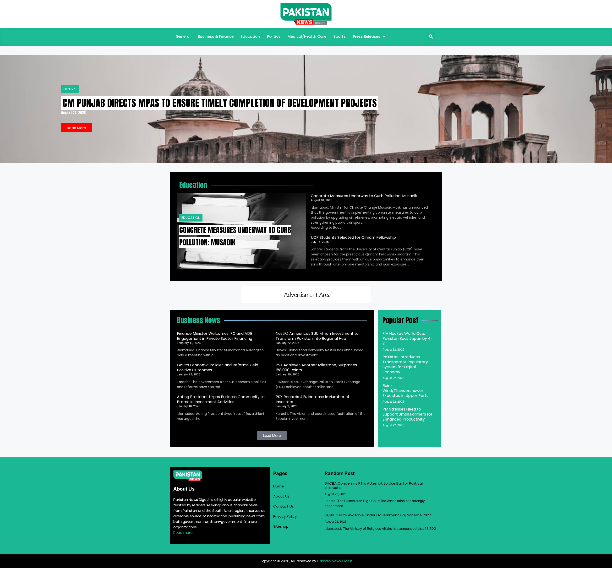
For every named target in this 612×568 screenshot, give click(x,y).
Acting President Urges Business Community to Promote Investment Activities (221, 399)
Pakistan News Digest (334, 561)
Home (278, 486)
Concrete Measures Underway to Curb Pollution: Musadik (364, 196)
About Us (281, 496)
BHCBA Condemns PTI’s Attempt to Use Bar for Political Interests (374, 485)
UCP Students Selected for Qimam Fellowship (353, 237)
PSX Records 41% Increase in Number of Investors (312, 399)
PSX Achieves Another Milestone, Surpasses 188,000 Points (316, 367)
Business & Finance (216, 36)
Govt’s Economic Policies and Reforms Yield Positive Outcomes (217, 367)
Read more (182, 532)
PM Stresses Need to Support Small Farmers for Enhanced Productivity (407, 414)
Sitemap (281, 526)
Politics (273, 36)
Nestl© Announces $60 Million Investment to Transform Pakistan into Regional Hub (317, 336)
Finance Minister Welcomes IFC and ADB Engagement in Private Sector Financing (214, 336)
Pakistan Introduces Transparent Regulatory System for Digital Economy (405, 364)
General (183, 36)
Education (250, 36)
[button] (431, 36)
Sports (339, 36)
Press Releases (366, 36)
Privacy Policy (285, 516)
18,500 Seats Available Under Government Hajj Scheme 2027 (378, 515)
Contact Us (283, 506)
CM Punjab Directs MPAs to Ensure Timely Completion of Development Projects (220, 103)
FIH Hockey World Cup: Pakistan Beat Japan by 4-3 (407, 338)
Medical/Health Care (307, 36)
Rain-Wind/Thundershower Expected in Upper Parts (405, 390)
